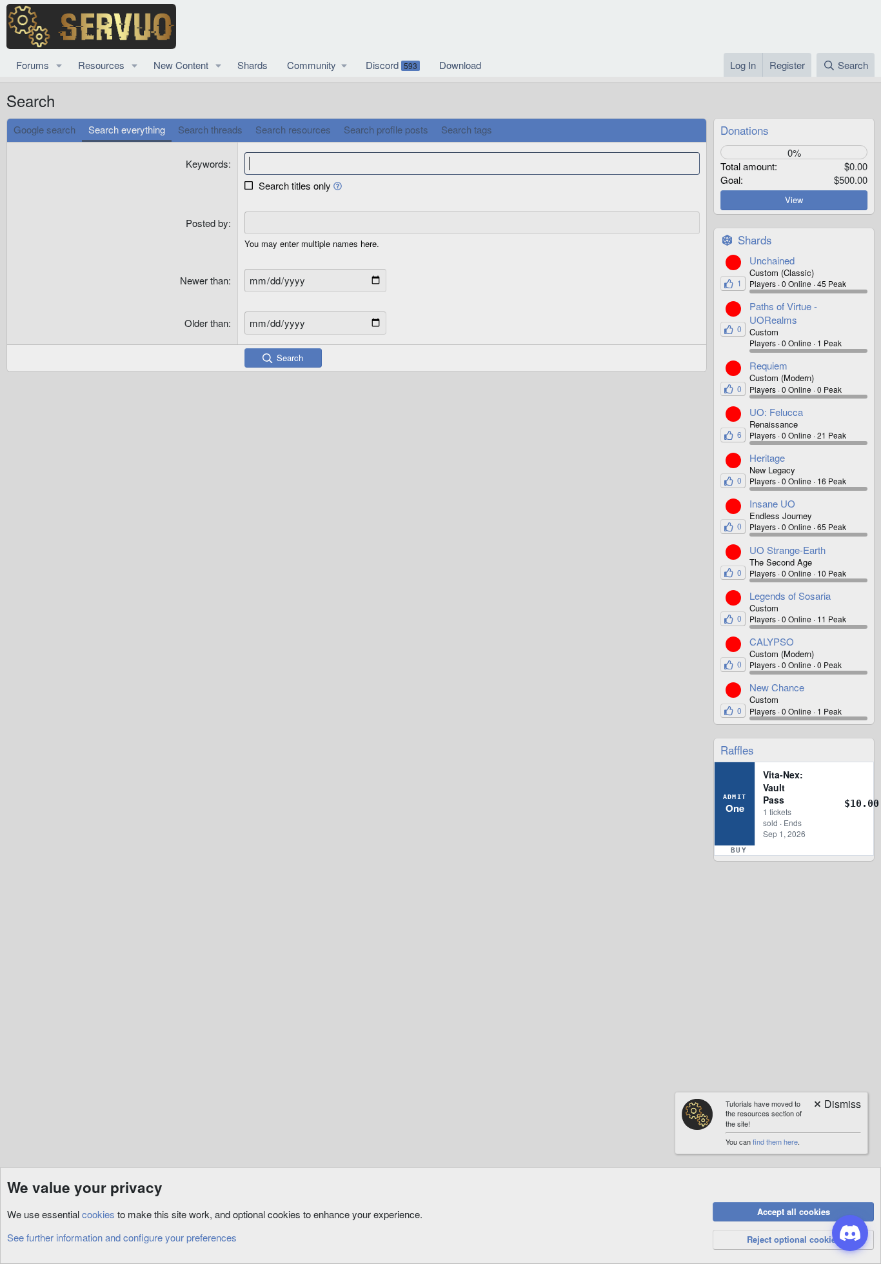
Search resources (293, 129)
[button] (59, 65)
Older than (206, 323)
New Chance (776, 687)
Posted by (207, 223)
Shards (252, 65)
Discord (391, 65)
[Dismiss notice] (836, 1105)
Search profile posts (386, 129)
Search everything (126, 129)
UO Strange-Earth (787, 550)
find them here (775, 1141)
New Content (180, 65)
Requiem (768, 365)
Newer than (204, 280)
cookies (98, 1214)
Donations (744, 130)
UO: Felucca (776, 412)
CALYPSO (771, 641)
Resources (101, 65)
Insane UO (772, 503)
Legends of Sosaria (790, 595)
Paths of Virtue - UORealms (783, 312)
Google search (44, 129)
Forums (32, 65)
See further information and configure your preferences (122, 1237)
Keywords (207, 163)
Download (460, 65)
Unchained (772, 260)
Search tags (466, 129)
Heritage (767, 457)
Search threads (210, 129)
